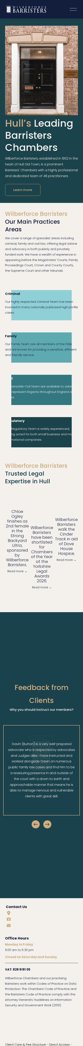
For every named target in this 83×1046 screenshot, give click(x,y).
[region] (41, 777)
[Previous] (35, 824)
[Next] (47, 824)
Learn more (22, 190)
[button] (71, 489)
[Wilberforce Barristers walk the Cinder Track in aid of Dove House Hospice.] (66, 504)
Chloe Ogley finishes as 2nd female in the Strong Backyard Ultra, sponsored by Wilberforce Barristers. (17, 538)
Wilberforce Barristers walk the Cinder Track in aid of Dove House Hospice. (66, 536)
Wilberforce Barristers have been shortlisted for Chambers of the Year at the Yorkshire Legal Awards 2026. (42, 554)
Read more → (17, 571)
